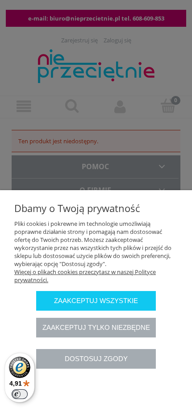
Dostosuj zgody (96, 358)
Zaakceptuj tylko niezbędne (96, 327)
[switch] (20, 394)
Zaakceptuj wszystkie (96, 300)
